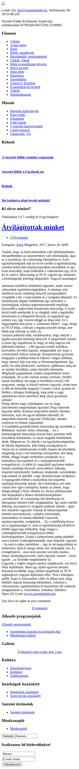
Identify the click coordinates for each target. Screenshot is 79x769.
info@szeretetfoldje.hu (32, 10)
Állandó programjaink (16, 624)
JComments (39, 608)
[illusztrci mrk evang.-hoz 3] (40, 652)
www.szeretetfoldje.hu (40, 594)
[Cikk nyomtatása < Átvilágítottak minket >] (19, 237)
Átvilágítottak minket (33, 227)
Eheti (19, 245)
